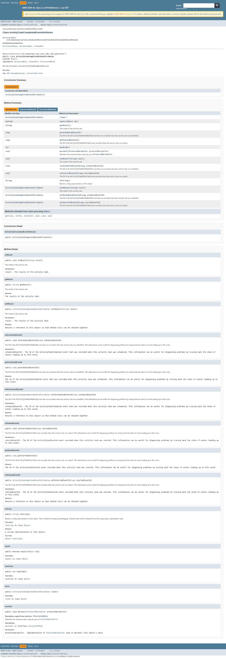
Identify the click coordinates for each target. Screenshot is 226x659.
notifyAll (28, 216)
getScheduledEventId (70, 132)
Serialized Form (34, 73)
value (16, 54)
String (8, 125)
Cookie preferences (23, 656)
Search (179, 5)
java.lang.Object (9, 38)
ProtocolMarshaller (78, 151)
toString (64, 181)
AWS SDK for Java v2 (124, 14)
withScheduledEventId (70, 195)
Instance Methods (28, 109)
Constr (26, 25)
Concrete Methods (48, 109)
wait (37, 216)
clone (62, 117)
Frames (30, 22)
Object (14, 59)
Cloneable (38, 46)
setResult (64, 159)
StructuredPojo (10, 46)
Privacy (3, 656)
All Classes (54, 22)
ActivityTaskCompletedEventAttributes (24, 95)
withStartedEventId (69, 202)
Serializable (25, 46)
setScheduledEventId (70, 166)
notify (19, 216)
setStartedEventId (68, 173)
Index (30, 3)
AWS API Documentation (14, 73)
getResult (64, 125)
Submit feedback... (182, 8)
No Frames (40, 22)
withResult (65, 188)
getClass (9, 216)
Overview (5, 3)
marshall (64, 151)
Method (34, 25)
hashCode (64, 147)
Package (14, 3)
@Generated (8, 54)
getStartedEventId (68, 140)
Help (36, 3)
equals (63, 121)
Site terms (10, 656)
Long (7, 132)
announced (33, 14)
